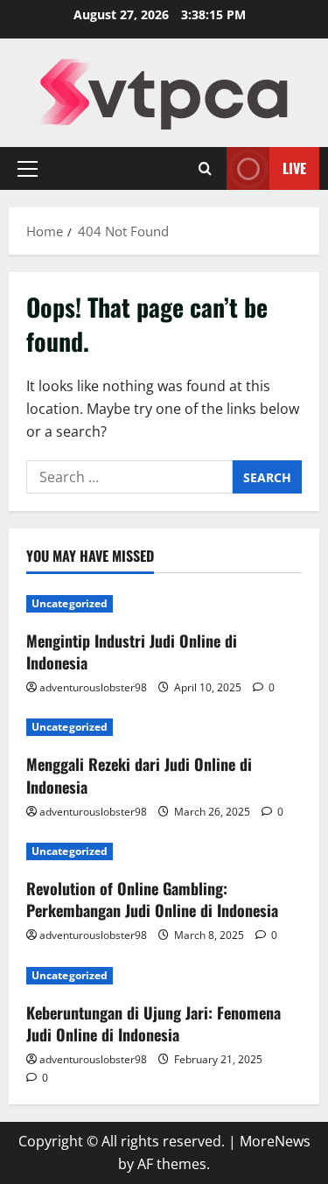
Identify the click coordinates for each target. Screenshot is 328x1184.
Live (294, 168)
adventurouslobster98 (93, 687)
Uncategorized (69, 603)
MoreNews (275, 1141)
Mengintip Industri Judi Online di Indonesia (131, 651)
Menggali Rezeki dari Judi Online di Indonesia (139, 775)
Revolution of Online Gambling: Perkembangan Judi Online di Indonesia (152, 899)
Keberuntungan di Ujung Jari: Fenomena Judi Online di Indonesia (153, 1023)
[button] (27, 169)
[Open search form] (205, 168)
